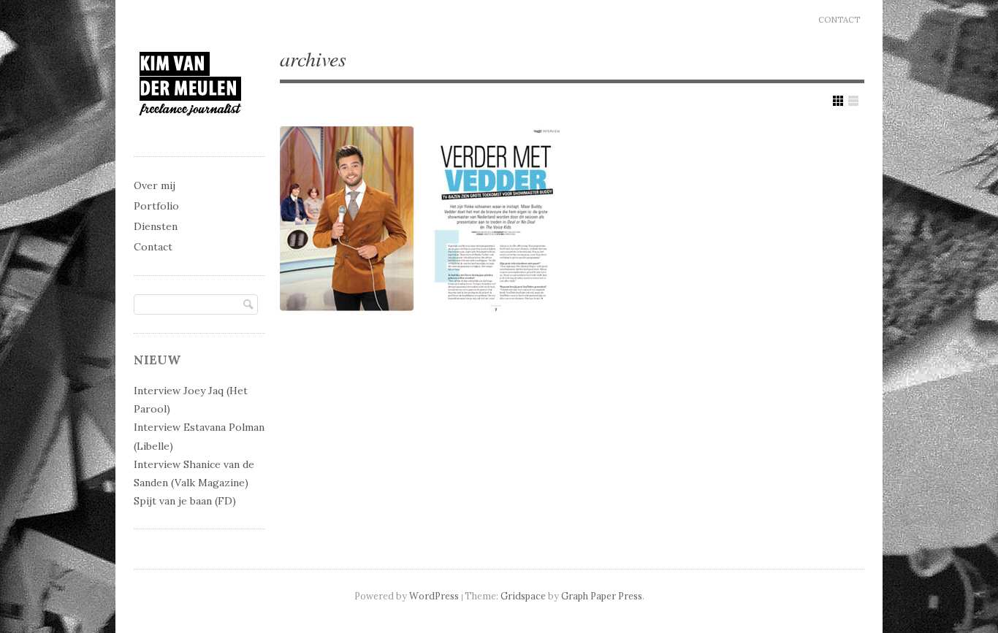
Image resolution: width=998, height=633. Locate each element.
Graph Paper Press (601, 596)
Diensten (156, 226)
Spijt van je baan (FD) (185, 500)
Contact (839, 20)
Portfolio (156, 205)
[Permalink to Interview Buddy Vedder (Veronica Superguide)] (420, 220)
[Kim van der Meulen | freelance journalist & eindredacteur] (190, 129)
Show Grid (838, 101)
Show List (853, 101)
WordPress (434, 596)
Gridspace (523, 596)
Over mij (154, 185)
